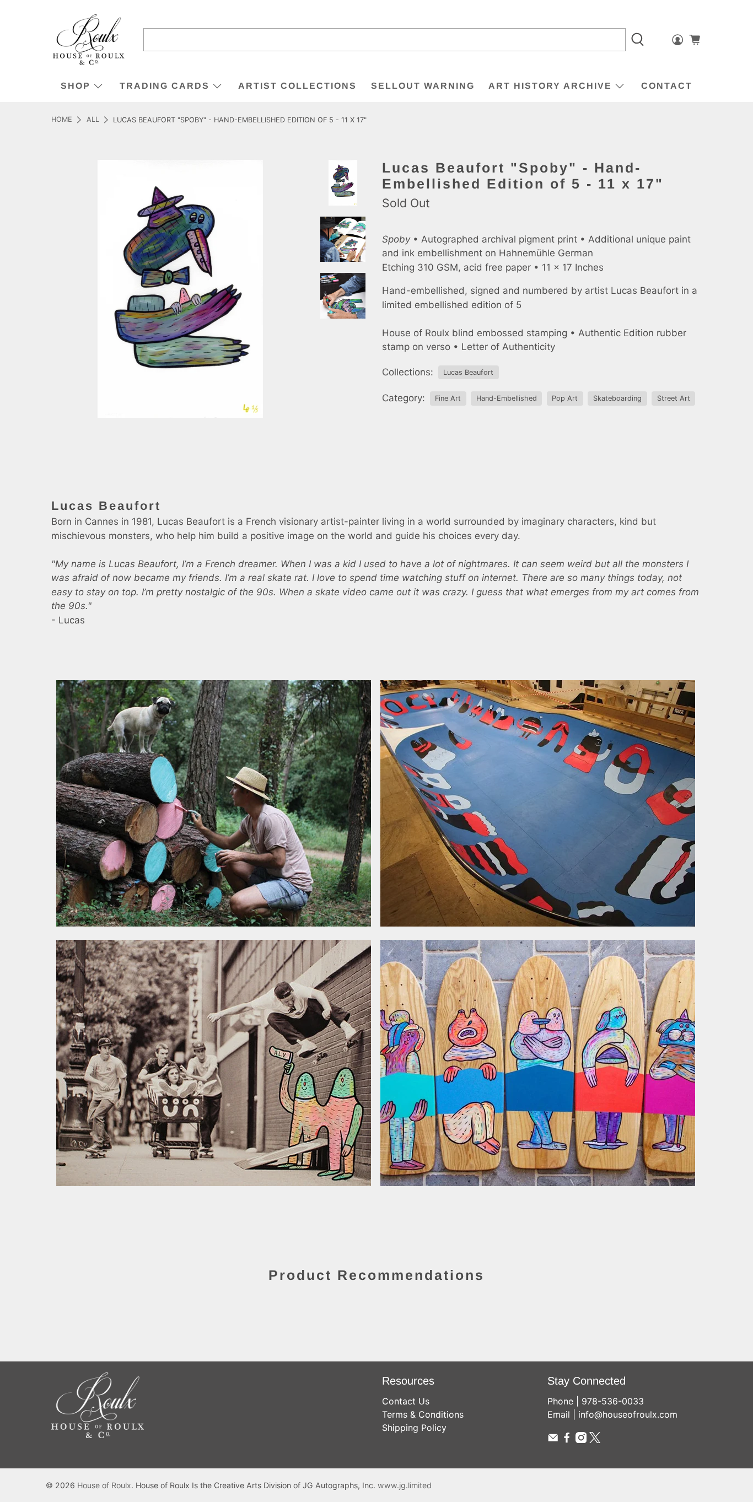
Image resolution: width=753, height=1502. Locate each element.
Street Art (673, 398)
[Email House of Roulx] (552, 1439)
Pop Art (565, 398)
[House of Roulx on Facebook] (566, 1439)
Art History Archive (550, 85)
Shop (75, 85)
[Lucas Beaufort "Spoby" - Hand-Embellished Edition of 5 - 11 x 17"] (180, 289)
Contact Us (405, 1401)
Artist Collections (297, 85)
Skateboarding (617, 398)
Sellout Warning (423, 85)
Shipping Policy (414, 1427)
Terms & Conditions (423, 1414)
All (93, 119)
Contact (666, 85)
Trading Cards (164, 85)
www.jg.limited (405, 1485)
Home (61, 119)
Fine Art (448, 398)
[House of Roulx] (89, 40)
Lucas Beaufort (468, 372)
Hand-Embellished (506, 398)
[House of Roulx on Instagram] (581, 1439)
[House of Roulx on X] (594, 1439)
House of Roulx (104, 1485)
